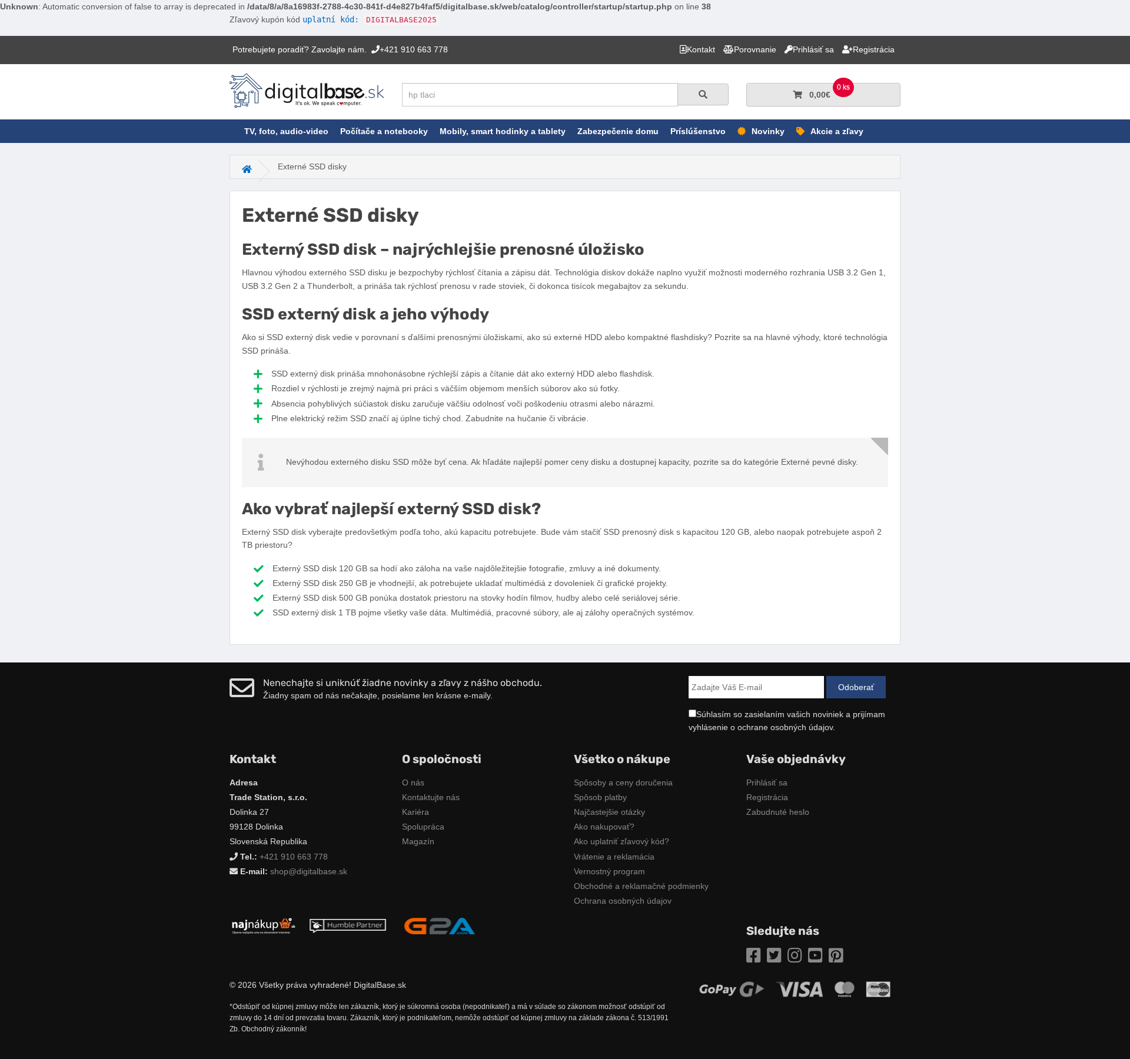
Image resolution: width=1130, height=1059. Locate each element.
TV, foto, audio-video (286, 131)
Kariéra (415, 812)
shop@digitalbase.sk (308, 871)
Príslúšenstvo (698, 131)
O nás (413, 782)
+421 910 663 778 (294, 856)
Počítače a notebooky (384, 131)
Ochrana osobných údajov (623, 900)
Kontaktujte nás (431, 797)
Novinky (768, 131)
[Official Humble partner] (348, 925)
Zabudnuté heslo (777, 812)
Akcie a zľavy (836, 131)
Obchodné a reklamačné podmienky (641, 886)
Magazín (418, 841)
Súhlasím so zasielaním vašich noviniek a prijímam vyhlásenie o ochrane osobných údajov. (787, 721)
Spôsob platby (600, 797)
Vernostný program (609, 871)
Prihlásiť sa (766, 782)
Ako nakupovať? (604, 826)
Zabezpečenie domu (618, 131)
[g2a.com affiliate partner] (439, 925)
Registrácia (767, 797)
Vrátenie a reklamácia (614, 856)
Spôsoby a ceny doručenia (623, 782)
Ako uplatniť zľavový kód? (621, 841)
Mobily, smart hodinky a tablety (503, 131)
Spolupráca (423, 826)
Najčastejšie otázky (609, 812)
